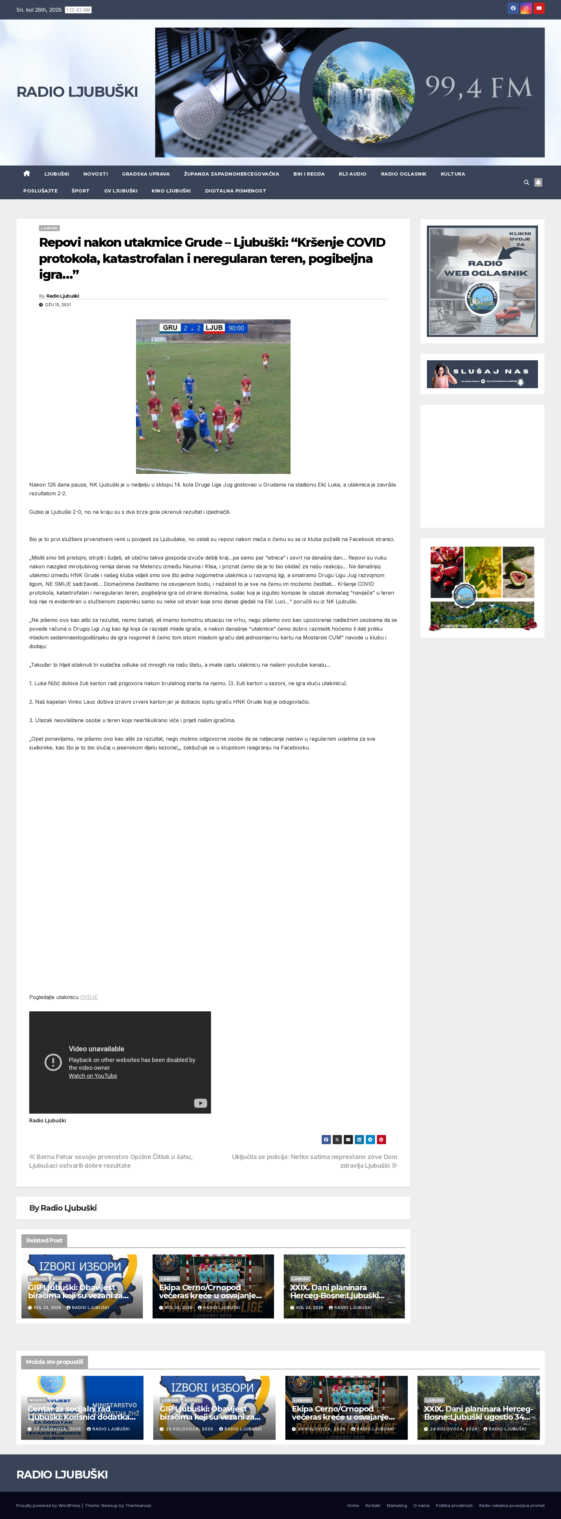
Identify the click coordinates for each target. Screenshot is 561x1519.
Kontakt (373, 1505)
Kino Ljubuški (171, 191)
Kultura (453, 174)
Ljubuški (56, 174)
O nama (422, 1505)
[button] (526, 182)
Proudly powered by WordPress (49, 1505)
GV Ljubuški (121, 191)
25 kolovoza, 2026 (58, 1428)
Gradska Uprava (146, 174)
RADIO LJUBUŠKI (77, 91)
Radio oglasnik (404, 174)
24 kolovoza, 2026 (322, 1428)
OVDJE (89, 997)
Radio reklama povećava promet (512, 1505)
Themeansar (138, 1505)
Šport (81, 191)
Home (353, 1505)
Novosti (95, 174)
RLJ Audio (353, 174)
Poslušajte (40, 191)
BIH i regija (309, 174)
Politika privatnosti (454, 1505)
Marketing (397, 1505)
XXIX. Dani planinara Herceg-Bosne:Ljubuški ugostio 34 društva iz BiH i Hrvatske (478, 1417)
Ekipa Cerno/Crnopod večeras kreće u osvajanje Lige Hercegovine (207, 1295)
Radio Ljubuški (62, 296)
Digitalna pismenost (236, 191)
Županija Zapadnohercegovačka (231, 174)
